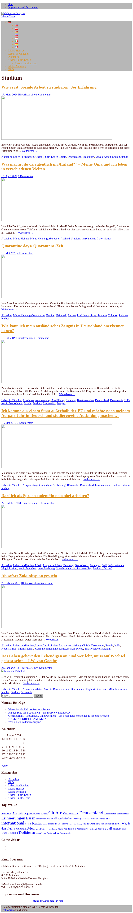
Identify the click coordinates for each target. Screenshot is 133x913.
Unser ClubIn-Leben (19, 59)
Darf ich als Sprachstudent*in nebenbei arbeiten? (45, 495)
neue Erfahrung (46, 568)
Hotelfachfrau (8, 648)
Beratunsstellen (85, 400)
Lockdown (83, 315)
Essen (30, 818)
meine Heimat (107, 823)
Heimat (94, 818)
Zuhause (112, 315)
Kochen (28, 824)
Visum (126, 485)
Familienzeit (41, 819)
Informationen (102, 485)
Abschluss (28, 400)
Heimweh (61, 315)
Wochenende (65, 833)
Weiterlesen (30, 150)
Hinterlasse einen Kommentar (34, 94)
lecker (45, 824)
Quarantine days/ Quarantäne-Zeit (32, 246)
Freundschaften (63, 818)
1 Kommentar (25, 176)
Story (93, 315)
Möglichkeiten (9, 568)
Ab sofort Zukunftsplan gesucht (29, 576)
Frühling (77, 819)
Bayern (44, 813)
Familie (50, 315)
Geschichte (86, 819)
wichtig (5, 488)
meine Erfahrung (75, 824)
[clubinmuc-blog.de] (13, 13)
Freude (109, 645)
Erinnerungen (13, 818)
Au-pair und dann (42, 485)
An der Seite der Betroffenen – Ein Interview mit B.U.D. (39, 712)
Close (11, 16)
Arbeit (37, 565)
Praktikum (88, 156)
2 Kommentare (25, 253)
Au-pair (27, 485)
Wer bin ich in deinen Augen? (25, 721)
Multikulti (21, 828)
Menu (4, 16)
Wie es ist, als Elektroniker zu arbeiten (29, 709)
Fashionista (7, 909)
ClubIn (62, 156)
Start (10, 4)
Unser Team (41, 833)
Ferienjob (95, 565)
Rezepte (100, 829)
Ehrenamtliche (122, 813)
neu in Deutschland (12, 403)
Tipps (4, 832)
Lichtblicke (52, 824)
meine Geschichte (91, 823)
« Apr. (4, 765)
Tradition (13, 832)
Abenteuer (53, 238)
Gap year (102, 689)
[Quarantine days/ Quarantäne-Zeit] (56, 297)
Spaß (115, 156)
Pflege (79, 648)
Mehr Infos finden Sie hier (48, 900)
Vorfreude (26, 692)
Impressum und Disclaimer (23, 7)
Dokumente (116, 400)
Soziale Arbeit (103, 156)
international (12, 823)
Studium (123, 156)
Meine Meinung (17, 66)
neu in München (27, 568)
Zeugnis (61, 403)
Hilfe (127, 400)
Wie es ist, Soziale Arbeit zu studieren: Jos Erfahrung (48, 87)
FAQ (11, 69)
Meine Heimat (16, 50)
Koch (38, 648)
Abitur (38, 689)
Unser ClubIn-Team (26, 63)
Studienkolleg (83, 568)
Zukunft (107, 568)
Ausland (65, 238)
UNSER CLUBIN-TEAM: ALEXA (28, 718)
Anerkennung (42, 400)
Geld (104, 565)
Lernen (72, 315)
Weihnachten (53, 833)
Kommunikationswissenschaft (58, 648)
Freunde (51, 818)
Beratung (71, 400)
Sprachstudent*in (65, 568)
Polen (88, 829)
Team (124, 829)
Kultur (37, 823)
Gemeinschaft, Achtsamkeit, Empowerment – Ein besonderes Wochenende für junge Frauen (58, 715)
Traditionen (27, 832)
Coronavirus (38, 315)
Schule (27, 403)
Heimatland (104, 819)
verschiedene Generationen (96, 238)
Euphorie (91, 689)
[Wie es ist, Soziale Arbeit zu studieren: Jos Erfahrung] (56, 138)
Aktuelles (13, 56)
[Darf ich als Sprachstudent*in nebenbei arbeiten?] (56, 547)
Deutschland (74, 156)
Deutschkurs (81, 565)
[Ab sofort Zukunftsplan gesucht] (56, 627)
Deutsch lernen (61, 689)
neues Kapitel (64, 829)
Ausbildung (57, 400)
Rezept (94, 829)
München (114, 689)
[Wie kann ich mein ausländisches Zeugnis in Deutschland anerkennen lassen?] (56, 382)
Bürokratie (73, 485)
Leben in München (18, 53)
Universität (49, 403)
